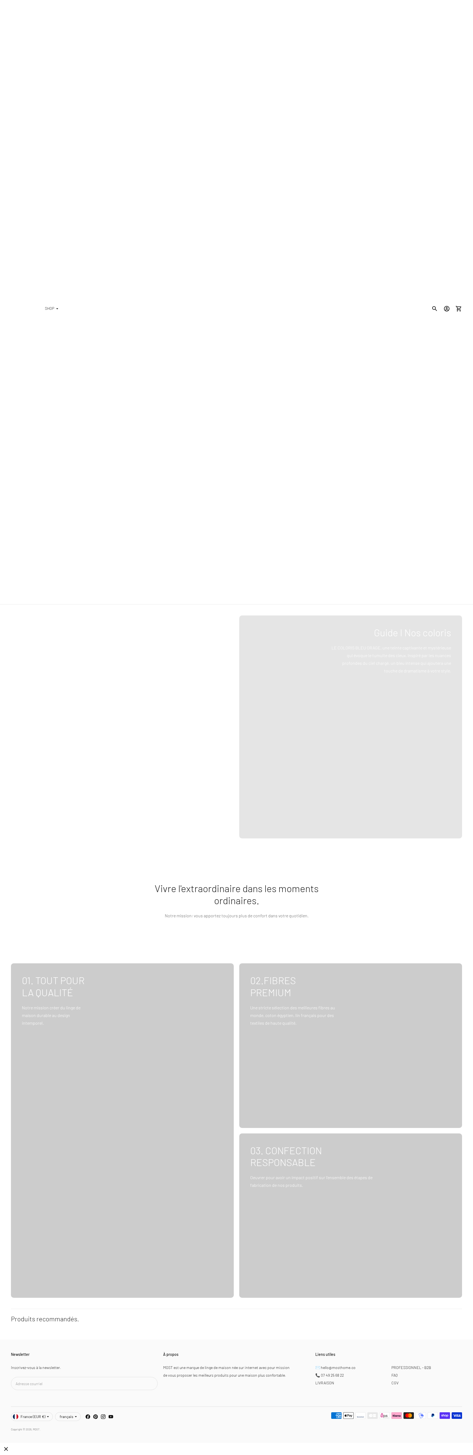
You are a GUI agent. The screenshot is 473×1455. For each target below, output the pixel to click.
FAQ (394, 1375)
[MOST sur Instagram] (103, 1416)
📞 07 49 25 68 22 (329, 1375)
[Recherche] (435, 309)
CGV (395, 1382)
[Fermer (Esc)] (6, 1449)
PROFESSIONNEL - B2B (411, 1367)
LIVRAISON (324, 1382)
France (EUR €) (33, 1416)
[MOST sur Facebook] (88, 1416)
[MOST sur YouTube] (111, 1416)
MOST (36, 1429)
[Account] (447, 309)
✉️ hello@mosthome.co (335, 1367)
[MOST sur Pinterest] (95, 1416)
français (66, 1416)
